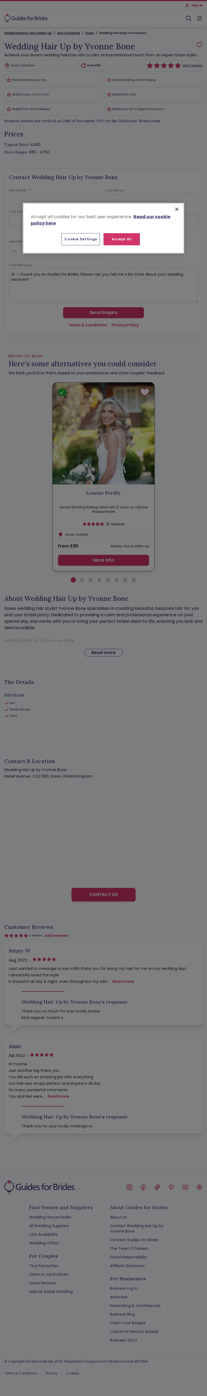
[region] (103, 228)
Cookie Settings (80, 239)
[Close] (177, 209)
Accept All (122, 239)
